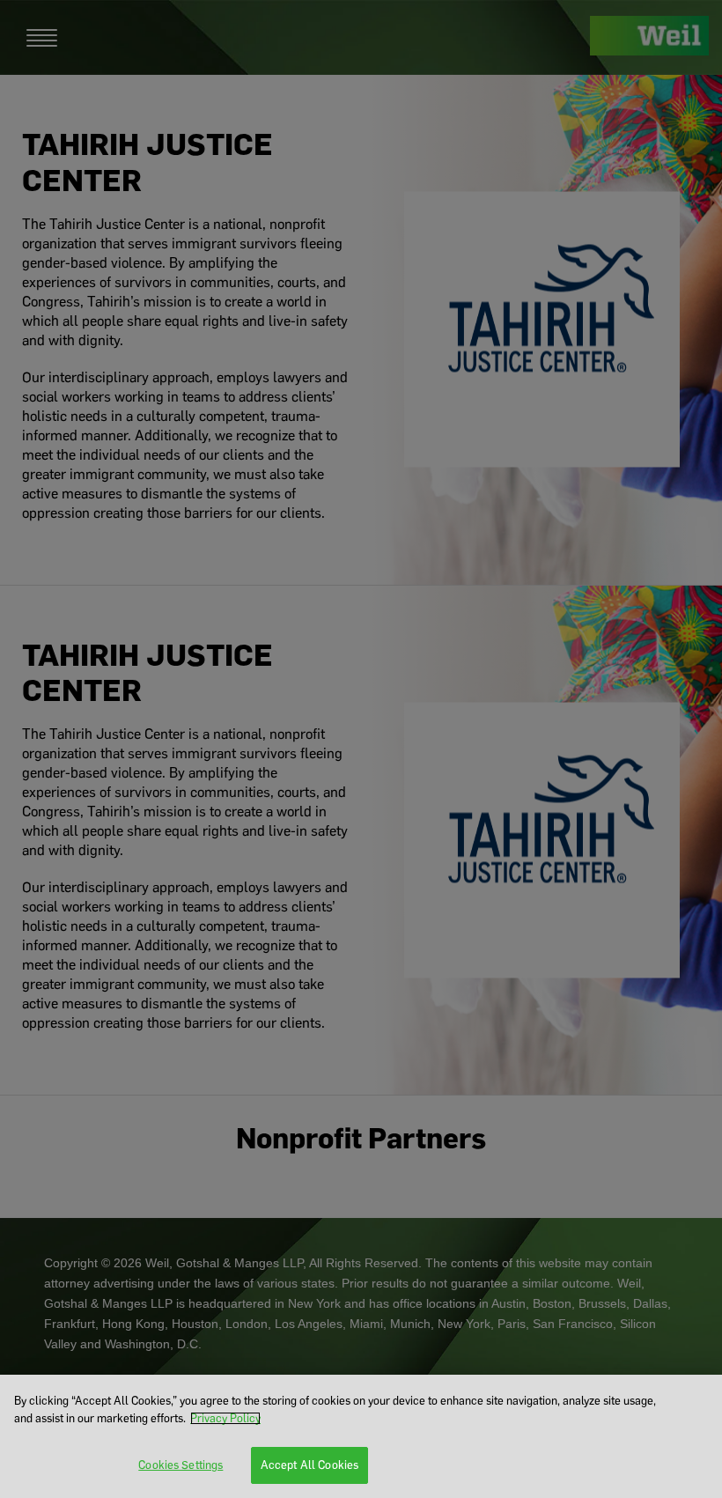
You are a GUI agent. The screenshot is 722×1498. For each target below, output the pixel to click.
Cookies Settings (180, 1465)
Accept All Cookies (309, 1465)
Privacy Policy (225, 1418)
